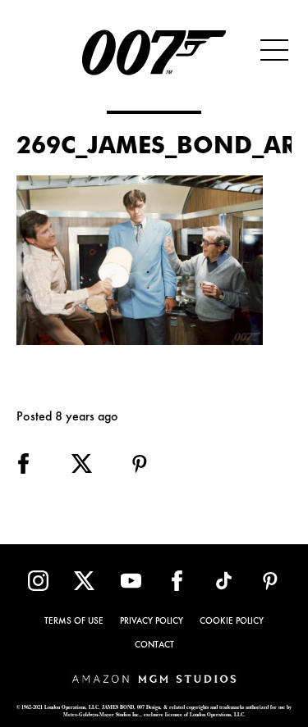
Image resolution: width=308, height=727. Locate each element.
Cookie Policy (232, 621)
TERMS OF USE (73, 621)
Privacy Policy (151, 621)
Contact (154, 645)
